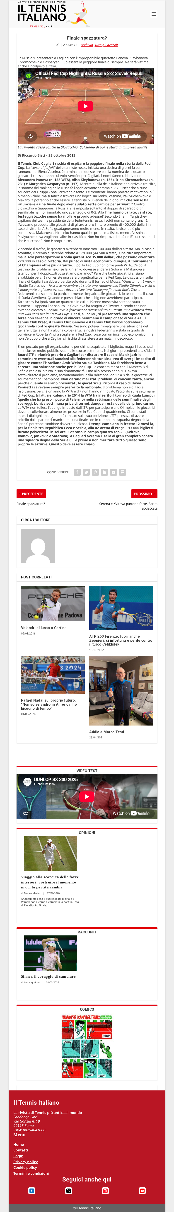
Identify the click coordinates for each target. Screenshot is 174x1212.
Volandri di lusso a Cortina (44, 628)
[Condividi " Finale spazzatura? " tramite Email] (113, 472)
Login (18, 1155)
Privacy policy (25, 1161)
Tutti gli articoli (106, 44)
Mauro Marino (32, 893)
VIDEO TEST (87, 771)
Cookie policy (25, 1167)
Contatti (20, 1150)
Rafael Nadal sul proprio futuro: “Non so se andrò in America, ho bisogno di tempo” (49, 704)
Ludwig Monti (32, 982)
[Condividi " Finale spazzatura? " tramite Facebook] (77, 472)
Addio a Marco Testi (106, 732)
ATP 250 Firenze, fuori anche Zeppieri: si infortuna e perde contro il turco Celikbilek (120, 640)
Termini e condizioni (31, 1173)
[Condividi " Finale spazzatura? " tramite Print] (122, 472)
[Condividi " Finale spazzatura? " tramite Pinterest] (95, 472)
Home (18, 1144)
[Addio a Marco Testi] (121, 691)
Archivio (87, 44)
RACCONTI (87, 932)
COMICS (87, 1009)
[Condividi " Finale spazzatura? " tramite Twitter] (86, 472)
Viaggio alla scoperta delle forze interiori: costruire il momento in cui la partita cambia (50, 882)
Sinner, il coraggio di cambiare (48, 976)
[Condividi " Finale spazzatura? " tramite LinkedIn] (104, 472)
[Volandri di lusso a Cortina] (53, 603)
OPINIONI (87, 833)
